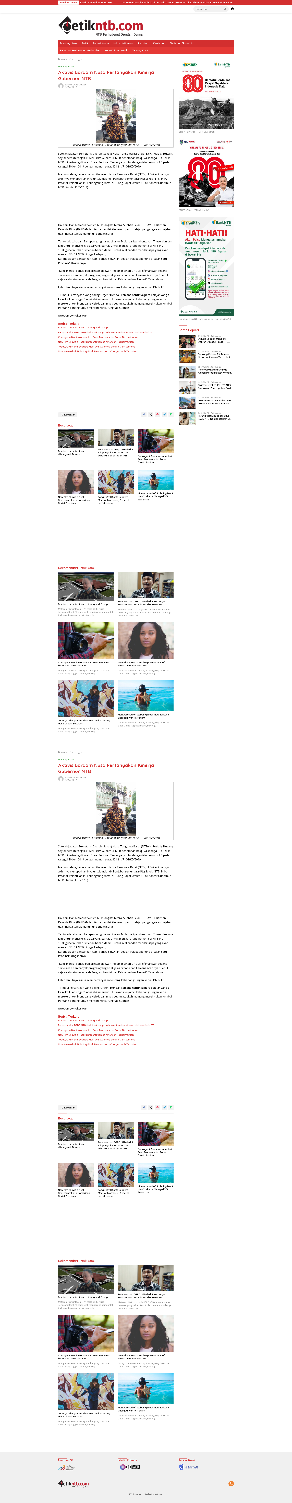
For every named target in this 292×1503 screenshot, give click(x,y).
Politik (85, 43)
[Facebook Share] (144, 414)
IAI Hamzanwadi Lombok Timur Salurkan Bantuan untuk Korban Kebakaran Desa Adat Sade (82, 2)
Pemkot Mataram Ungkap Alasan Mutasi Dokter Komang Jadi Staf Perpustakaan (215, 371)
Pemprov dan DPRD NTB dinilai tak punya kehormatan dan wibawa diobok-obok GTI (106, 332)
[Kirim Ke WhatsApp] (171, 414)
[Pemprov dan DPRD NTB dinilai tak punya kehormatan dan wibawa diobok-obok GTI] (116, 437)
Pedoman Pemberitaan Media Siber (80, 50)
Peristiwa (143, 43)
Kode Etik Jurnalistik (116, 50)
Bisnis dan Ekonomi (181, 43)
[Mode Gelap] (232, 9)
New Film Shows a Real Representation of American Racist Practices (96, 341)
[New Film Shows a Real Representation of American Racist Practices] (76, 482)
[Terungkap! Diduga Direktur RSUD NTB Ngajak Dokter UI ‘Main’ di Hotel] (187, 418)
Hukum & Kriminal (123, 43)
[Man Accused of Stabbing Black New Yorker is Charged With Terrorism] (156, 480)
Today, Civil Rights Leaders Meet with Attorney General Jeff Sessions (96, 346)
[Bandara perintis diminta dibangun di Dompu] (76, 438)
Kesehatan (159, 43)
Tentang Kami (140, 50)
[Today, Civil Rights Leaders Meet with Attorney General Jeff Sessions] (116, 482)
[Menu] (60, 9)
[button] (225, 9)
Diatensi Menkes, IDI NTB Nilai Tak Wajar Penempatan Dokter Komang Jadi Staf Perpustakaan (215, 387)
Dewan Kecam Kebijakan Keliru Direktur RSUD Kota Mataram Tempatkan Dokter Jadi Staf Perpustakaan (215, 402)
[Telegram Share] (164, 414)
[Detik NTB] (100, 26)
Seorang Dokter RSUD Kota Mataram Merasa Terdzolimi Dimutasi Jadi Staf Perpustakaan (214, 356)
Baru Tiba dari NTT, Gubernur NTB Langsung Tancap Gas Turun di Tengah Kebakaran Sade (202, 2)
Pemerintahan (101, 43)
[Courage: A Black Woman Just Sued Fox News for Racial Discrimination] (156, 441)
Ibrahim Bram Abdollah (75, 84)
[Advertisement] (116, 381)
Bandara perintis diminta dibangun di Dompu (83, 327)
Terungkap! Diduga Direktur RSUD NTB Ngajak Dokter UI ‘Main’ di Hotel (214, 417)
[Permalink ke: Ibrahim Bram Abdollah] (61, 85)
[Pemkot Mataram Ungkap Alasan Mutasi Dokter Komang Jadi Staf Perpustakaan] (187, 372)
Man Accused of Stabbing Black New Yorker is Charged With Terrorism (97, 351)
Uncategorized (66, 66)
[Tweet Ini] (150, 414)
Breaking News (68, 43)
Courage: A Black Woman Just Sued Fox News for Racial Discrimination (98, 337)
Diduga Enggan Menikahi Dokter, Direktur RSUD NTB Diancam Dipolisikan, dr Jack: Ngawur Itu (214, 340)
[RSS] (231, 1484)
